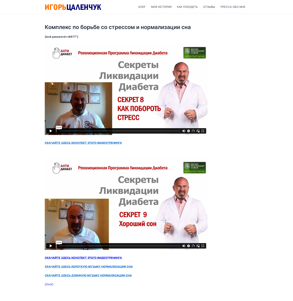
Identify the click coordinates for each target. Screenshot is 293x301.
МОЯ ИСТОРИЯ (161, 6)
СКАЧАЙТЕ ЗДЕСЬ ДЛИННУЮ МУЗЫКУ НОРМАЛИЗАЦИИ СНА (88, 275)
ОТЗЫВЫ (209, 6)
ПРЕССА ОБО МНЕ (233, 6)
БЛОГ (142, 6)
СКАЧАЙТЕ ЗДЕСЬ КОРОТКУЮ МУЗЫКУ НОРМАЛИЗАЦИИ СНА (89, 266)
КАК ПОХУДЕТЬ (187, 6)
